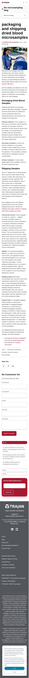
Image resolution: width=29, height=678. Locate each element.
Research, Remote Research (10, 352)
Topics (4, 470)
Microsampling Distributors (10, 545)
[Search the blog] (24, 15)
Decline (14, 672)
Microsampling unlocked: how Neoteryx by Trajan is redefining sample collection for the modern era (14, 456)
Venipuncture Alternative (14, 349)
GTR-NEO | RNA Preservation (11, 584)
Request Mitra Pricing (8, 556)
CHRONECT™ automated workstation (14, 578)
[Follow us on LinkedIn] (12, 529)
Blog (3, 539)
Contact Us (14, 514)
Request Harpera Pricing (9, 559)
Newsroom (5, 542)
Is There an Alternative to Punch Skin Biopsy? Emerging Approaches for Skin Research (14, 449)
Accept (14, 668)
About (3, 536)
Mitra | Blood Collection (9, 575)
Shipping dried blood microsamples (13, 107)
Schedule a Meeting (8, 564)
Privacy (10, 521)
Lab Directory (6, 562)
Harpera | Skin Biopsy (8, 581)
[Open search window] (23, 2)
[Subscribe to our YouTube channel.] (17, 529)
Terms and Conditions (8, 567)
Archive (5, 474)
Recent (4, 442)
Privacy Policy (6, 548)
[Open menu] (26, 2)
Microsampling (6, 355)
